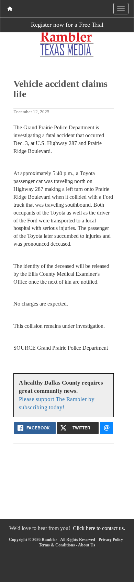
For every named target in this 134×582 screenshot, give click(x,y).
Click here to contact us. (99, 528)
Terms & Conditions (57, 545)
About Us (86, 545)
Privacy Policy (111, 539)
